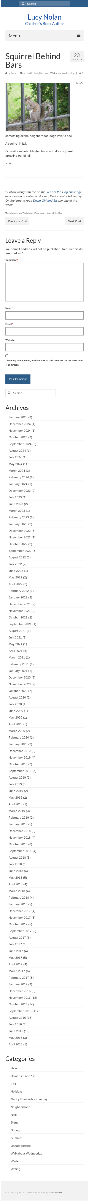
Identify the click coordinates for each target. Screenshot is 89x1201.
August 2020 (17, 697)
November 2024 (20, 430)
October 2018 (18, 844)
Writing (15, 1169)
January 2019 (18, 824)
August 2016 (17, 1017)
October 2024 (18, 437)
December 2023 (20, 490)
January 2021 (18, 670)
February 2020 (19, 737)
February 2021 (19, 664)
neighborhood (14, 213)
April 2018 (15, 884)
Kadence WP (55, 1192)
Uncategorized (21, 1145)
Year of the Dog (54, 213)
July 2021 (15, 637)
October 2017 (18, 924)
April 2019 (15, 804)
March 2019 (17, 811)
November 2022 (20, 537)
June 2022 (16, 570)
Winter (15, 1161)
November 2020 (20, 684)
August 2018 (17, 857)
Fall (13, 1083)
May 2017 (15, 957)
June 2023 (16, 504)
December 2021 (20, 604)
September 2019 (20, 771)
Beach (15, 1068)
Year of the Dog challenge (64, 192)
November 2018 (20, 837)
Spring (15, 1130)
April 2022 (15, 584)
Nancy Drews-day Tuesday (29, 1099)
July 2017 (15, 944)
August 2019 (17, 777)
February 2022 (19, 590)
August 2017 (17, 937)
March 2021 (17, 657)
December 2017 (20, 911)
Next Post (74, 221)
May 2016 (15, 1037)
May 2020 (15, 717)
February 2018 (19, 897)
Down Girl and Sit (45, 200)
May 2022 (15, 577)
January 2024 (18, 484)
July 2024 (15, 457)
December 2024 (20, 424)
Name (9, 308)
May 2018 (15, 877)
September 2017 (20, 931)
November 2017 (20, 917)
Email (9, 324)
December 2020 (20, 677)
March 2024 (17, 470)
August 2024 (17, 450)
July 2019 (15, 784)
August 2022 (17, 557)
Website (9, 340)
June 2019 (16, 791)
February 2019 (19, 817)
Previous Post (17, 221)
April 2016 (15, 1044)
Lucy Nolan (45, 17)
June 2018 (16, 871)
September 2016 (20, 1011)
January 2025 (18, 417)
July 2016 (15, 1024)
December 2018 (20, 831)
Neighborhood (41, 73)
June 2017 (16, 951)
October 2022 (18, 544)
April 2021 (15, 650)
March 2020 (17, 731)
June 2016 (16, 1031)
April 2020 (15, 724)
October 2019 (18, 764)
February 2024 (19, 477)
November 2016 (20, 997)
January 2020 (18, 744)
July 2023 (15, 497)
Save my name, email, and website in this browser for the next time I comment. (44, 362)
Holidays (16, 1091)
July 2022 (15, 564)
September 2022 (20, 550)
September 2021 (20, 624)
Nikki (14, 1114)
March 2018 (17, 891)
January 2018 (18, 904)
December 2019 (20, 751)
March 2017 (17, 971)
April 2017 (15, 964)
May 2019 (15, 797)
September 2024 (20, 444)
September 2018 (20, 851)
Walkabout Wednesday (62, 73)
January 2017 (18, 984)
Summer (16, 1138)
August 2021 (17, 630)
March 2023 (17, 510)
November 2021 (20, 610)
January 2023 (18, 524)
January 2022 (18, 597)
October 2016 (18, 1004)
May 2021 (15, 644)
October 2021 (18, 617)
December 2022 (20, 530)
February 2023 (19, 517)
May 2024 (15, 464)
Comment (11, 260)
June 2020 (16, 711)
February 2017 (19, 977)
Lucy (13, 73)
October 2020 (18, 690)
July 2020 (15, 704)
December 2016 (20, 991)
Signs (14, 1122)
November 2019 (20, 757)
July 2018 (15, 864)
